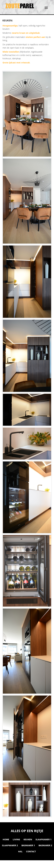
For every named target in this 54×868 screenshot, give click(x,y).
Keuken (28, 839)
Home (6, 839)
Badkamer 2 (45, 845)
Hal (20, 851)
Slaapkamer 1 (43, 839)
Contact (31, 851)
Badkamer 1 (28, 845)
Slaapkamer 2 (10, 845)
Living (16, 839)
